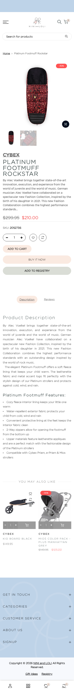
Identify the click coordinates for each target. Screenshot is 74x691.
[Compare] (42, 238)
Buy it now (37, 259)
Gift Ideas (31, 673)
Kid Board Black (17, 538)
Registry (47, 673)
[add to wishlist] (33, 238)
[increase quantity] (22, 238)
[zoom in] (65, 124)
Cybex (8, 534)
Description (27, 299)
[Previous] (8, 95)
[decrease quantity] (6, 238)
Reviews (49, 299)
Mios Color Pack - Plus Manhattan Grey (55, 542)
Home (6, 53)
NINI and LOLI (42, 663)
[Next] (66, 95)
